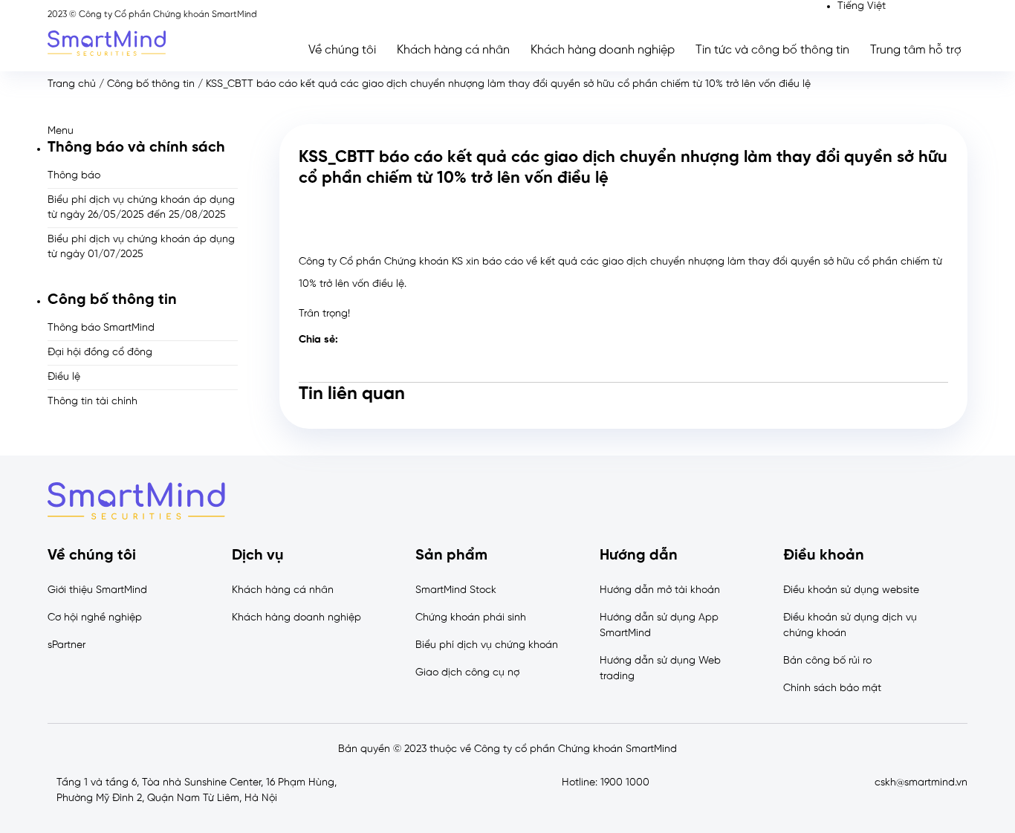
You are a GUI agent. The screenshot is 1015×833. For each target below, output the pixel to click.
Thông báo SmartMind (101, 328)
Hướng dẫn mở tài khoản (660, 590)
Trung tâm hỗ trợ (916, 50)
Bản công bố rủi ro (827, 661)
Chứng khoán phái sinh (470, 617)
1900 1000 (624, 782)
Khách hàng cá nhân (453, 50)
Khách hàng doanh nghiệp (603, 50)
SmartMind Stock (455, 590)
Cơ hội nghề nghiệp (95, 617)
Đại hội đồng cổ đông (100, 352)
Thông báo (74, 175)
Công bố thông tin (151, 84)
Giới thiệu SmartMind (97, 590)
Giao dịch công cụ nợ (467, 672)
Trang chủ (72, 84)
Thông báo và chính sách (136, 147)
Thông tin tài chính (92, 401)
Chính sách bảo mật (832, 688)
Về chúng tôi (342, 50)
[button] (143, 131)
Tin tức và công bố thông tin (772, 50)
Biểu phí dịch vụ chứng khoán (486, 645)
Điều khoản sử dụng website (851, 590)
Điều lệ (64, 377)
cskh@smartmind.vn (921, 782)
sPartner (66, 645)
